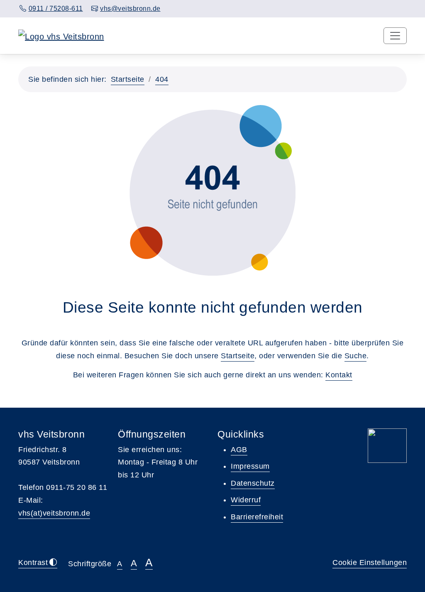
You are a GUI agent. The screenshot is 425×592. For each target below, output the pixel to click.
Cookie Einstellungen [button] (369, 562)
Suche (355, 356)
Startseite (127, 79)
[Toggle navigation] (395, 35)
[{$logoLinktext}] (61, 35)
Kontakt (338, 375)
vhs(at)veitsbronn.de (54, 513)
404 (162, 79)
